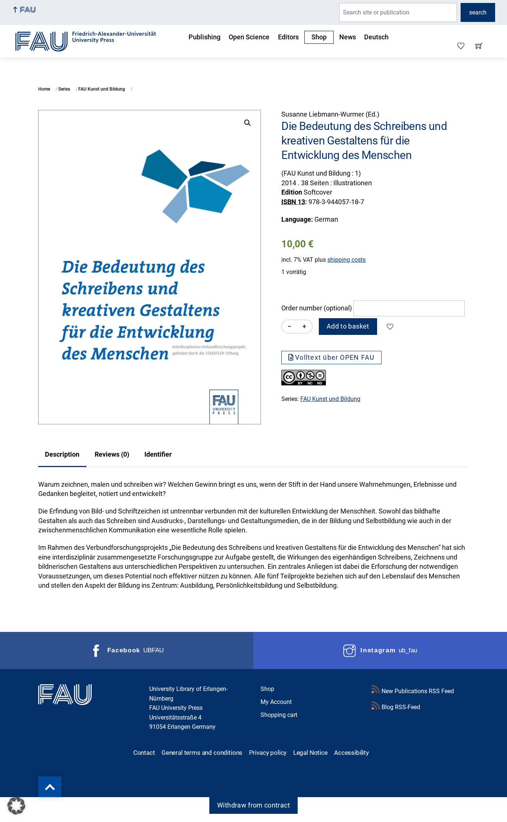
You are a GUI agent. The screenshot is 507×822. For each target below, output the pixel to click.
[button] (247, 123)
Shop (319, 37)
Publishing (204, 37)
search (478, 12)
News (347, 37)
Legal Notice (310, 752)
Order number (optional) (316, 308)
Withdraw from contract (253, 805)
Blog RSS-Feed (400, 707)
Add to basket (348, 326)
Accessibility (351, 752)
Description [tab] (62, 454)
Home (44, 89)
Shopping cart (279, 714)
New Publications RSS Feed (417, 691)
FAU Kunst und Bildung (101, 89)
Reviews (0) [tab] (112, 454)
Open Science (249, 37)
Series (64, 89)
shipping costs (346, 259)
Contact (144, 752)
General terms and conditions (201, 752)
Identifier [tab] (158, 454)
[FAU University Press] (93, 40)
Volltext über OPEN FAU (334, 357)
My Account (276, 701)
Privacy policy (268, 752)
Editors (288, 37)
